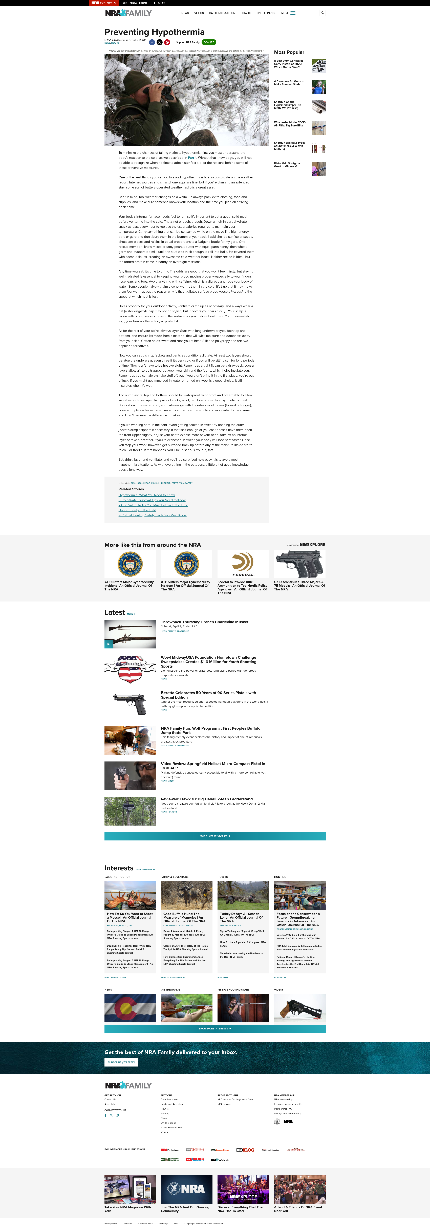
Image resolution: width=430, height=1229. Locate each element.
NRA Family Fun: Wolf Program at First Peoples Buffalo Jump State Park (211, 730)
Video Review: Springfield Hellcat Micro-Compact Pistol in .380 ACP (213, 766)
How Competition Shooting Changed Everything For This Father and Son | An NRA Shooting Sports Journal (184, 960)
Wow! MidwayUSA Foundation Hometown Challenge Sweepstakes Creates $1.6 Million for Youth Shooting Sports (208, 661)
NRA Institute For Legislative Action (236, 1099)
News (185, 13)
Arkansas (298, 929)
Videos (199, 13)
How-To (246, 13)
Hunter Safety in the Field (137, 510)
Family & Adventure (178, 631)
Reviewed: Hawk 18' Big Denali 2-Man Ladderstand (207, 799)
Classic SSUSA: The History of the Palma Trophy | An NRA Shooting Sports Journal (185, 947)
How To (123, 925)
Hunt (182, 925)
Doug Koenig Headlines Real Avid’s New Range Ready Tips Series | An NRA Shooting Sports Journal (129, 949)
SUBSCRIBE (121, 1062)
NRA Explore (224, 1104)
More (130, 613)
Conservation (284, 929)
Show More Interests (233, 1028)
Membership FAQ (283, 1109)
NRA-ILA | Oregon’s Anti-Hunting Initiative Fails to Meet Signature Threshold (299, 947)
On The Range (266, 13)
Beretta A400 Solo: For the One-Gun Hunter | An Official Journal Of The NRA (298, 936)
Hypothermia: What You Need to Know (147, 495)
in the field (164, 483)
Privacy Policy (110, 1223)
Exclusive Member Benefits (288, 1104)
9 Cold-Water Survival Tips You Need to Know (152, 500)
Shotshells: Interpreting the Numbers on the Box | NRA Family (241, 955)
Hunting (172, 811)
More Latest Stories (228, 836)
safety (188, 483)
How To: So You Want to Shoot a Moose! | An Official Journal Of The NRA (130, 917)
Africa (189, 925)
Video (171, 780)
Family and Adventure (172, 1104)
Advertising (110, 1104)
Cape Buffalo (170, 925)
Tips (130, 925)
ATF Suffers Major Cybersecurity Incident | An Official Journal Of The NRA (129, 585)
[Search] (322, 13)
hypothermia (150, 483)
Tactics (229, 925)
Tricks (237, 925)
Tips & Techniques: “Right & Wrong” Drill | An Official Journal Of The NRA (242, 933)
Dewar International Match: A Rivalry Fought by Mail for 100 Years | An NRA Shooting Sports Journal (184, 935)
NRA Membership (283, 1099)
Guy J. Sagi (136, 483)
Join (125, 3)
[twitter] (159, 40)
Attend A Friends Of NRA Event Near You (298, 1209)
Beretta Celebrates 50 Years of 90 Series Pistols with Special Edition (208, 695)
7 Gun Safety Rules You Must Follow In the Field (153, 505)
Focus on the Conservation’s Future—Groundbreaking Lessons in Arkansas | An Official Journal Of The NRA (298, 919)
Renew (133, 3)
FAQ (176, 1223)
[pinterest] (167, 40)
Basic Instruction (222, 13)
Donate (143, 3)
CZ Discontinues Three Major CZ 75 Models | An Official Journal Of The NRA (299, 585)
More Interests (144, 869)
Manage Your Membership (287, 1113)
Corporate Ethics (146, 1223)
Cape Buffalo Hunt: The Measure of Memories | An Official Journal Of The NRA (184, 917)
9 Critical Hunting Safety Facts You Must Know (153, 515)
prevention (178, 483)
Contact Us (110, 1099)
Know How (112, 925)
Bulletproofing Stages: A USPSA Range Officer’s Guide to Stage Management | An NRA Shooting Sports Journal (130, 964)
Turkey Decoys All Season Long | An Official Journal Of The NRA (241, 917)
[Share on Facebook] (152, 40)
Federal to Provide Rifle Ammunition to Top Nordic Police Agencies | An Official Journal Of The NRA (242, 587)
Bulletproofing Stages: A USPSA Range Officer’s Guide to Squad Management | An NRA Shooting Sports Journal (130, 935)
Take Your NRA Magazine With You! (127, 1209)
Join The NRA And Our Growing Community (185, 1209)
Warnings (163, 1223)
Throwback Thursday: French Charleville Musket (204, 622)
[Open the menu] (293, 12)
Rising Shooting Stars (233, 990)
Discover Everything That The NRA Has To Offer (240, 1209)
